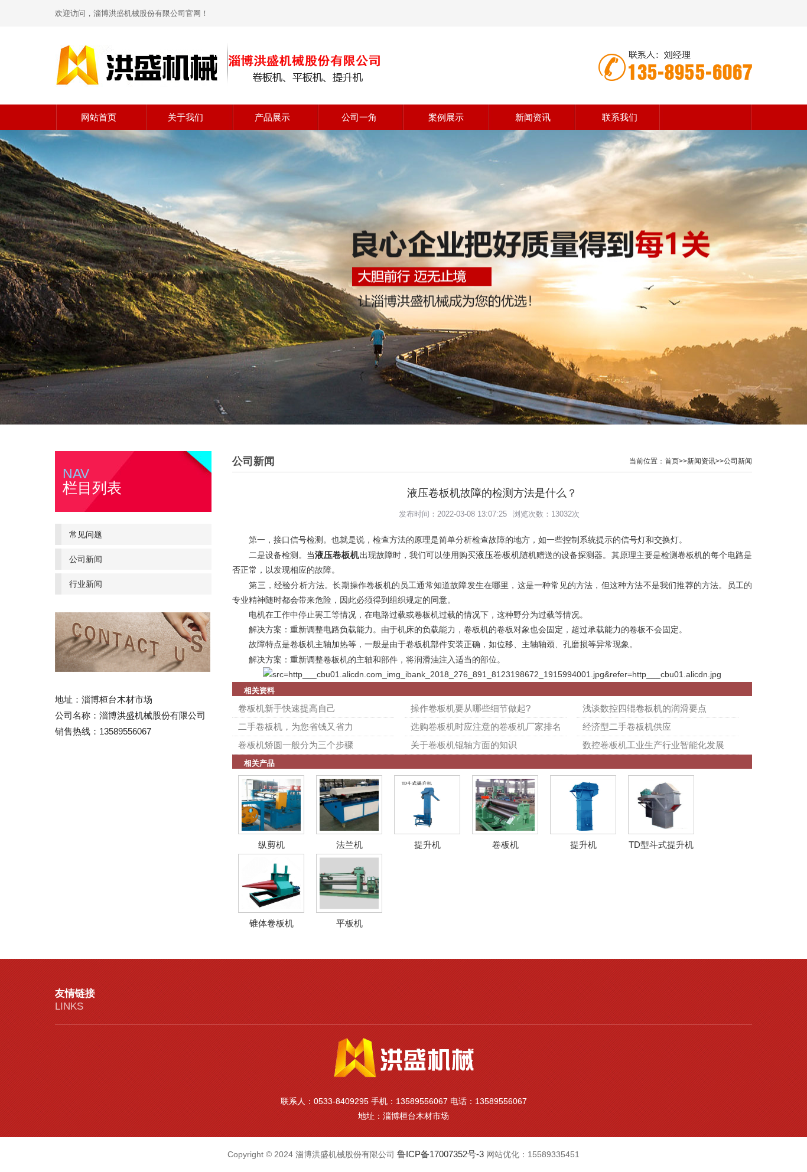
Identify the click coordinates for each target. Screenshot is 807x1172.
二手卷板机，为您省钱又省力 (295, 727)
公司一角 (359, 117)
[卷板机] (505, 831)
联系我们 (619, 117)
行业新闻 (85, 584)
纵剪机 (271, 845)
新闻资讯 (533, 117)
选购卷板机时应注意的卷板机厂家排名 (486, 727)
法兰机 (349, 845)
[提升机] (427, 831)
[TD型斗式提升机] (661, 831)
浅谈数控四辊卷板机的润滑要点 (645, 708)
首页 (672, 461)
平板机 (349, 923)
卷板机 (505, 845)
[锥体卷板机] (271, 910)
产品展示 (272, 117)
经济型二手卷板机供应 (627, 727)
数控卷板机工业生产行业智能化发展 (653, 745)
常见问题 (85, 534)
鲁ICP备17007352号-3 (440, 1154)
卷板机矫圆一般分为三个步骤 (295, 745)
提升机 (427, 845)
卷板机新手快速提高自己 (287, 708)
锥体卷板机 (271, 923)
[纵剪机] (271, 831)
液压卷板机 (337, 555)
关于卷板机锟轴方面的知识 (464, 745)
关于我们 (185, 117)
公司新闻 (85, 559)
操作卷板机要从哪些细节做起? (471, 708)
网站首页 (98, 117)
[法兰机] (349, 831)
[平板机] (349, 910)
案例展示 (446, 117)
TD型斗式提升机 (661, 845)
